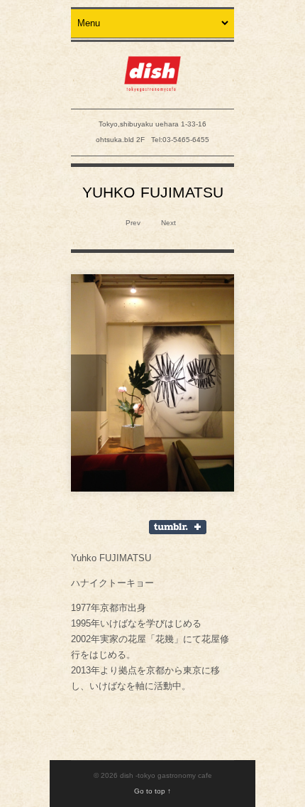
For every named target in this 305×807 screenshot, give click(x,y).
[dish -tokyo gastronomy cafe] (152, 84)
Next (169, 223)
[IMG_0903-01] (152, 383)
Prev (131, 223)
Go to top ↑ (152, 791)
